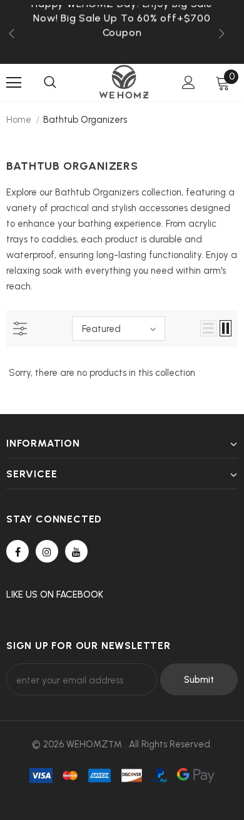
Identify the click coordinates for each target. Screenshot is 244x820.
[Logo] (124, 82)
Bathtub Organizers (85, 119)
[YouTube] (76, 551)
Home (18, 119)
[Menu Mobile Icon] (13, 82)
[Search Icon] (50, 82)
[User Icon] (188, 82)
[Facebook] (17, 551)
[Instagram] (47, 551)
